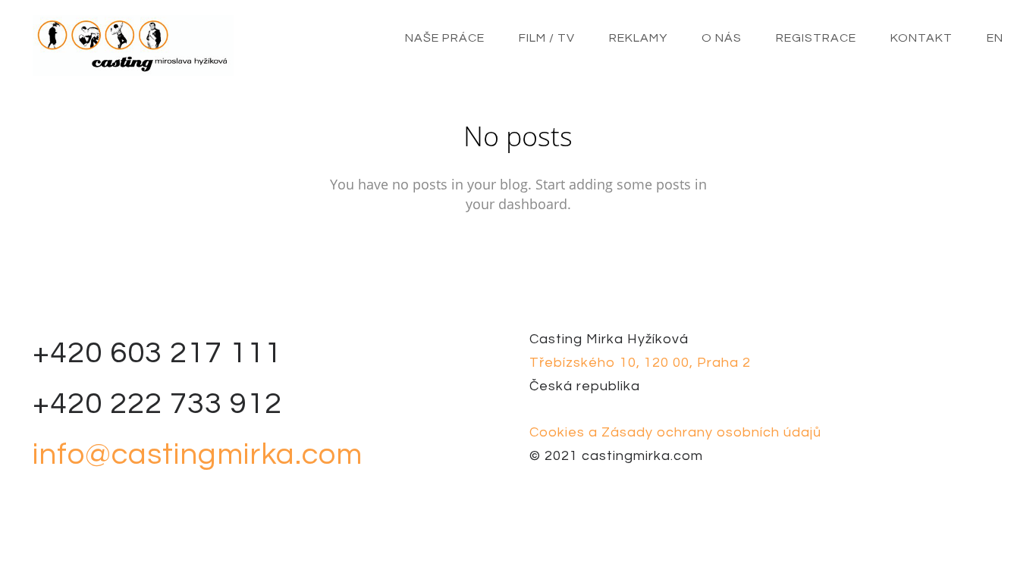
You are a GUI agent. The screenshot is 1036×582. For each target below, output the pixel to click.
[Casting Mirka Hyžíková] (133, 46)
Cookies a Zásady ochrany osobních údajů (675, 432)
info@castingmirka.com (198, 454)
